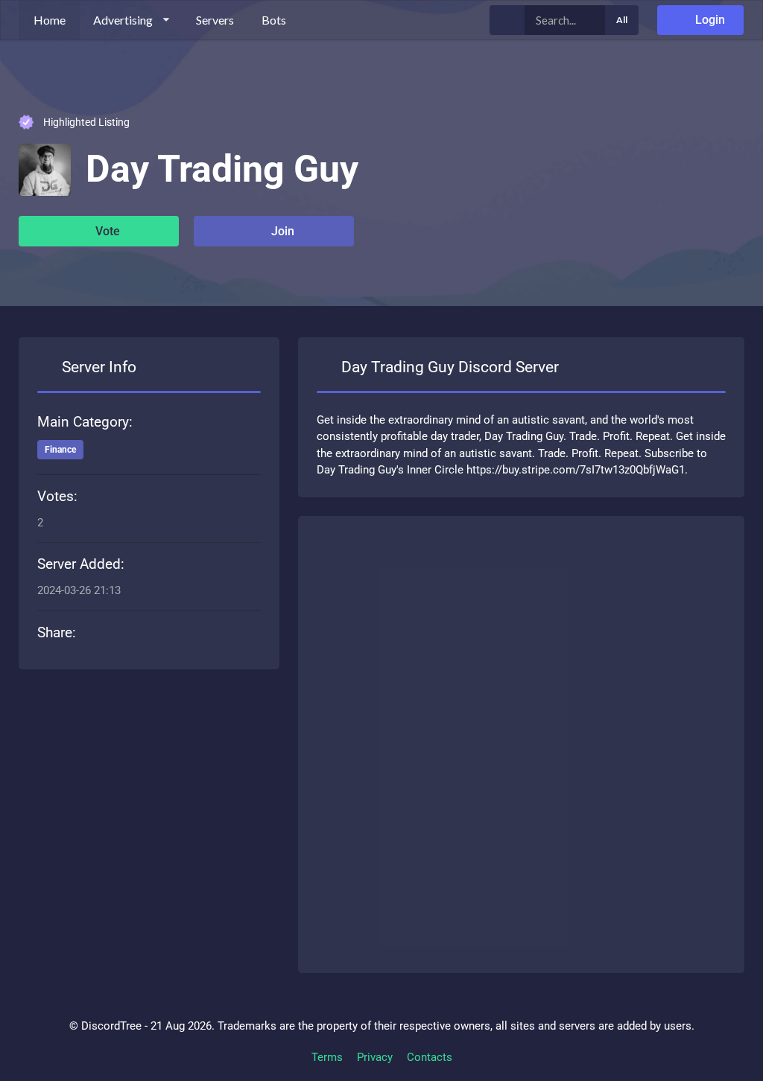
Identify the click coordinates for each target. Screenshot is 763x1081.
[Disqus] (521, 741)
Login (708, 20)
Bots (274, 20)
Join (281, 231)
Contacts (429, 1057)
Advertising (123, 20)
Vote (106, 231)
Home (50, 20)
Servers (215, 20)
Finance (60, 449)
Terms (327, 1057)
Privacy (375, 1057)
